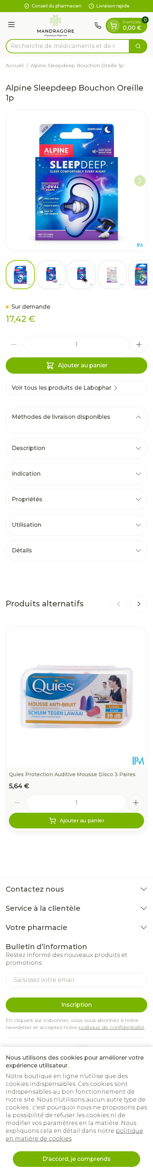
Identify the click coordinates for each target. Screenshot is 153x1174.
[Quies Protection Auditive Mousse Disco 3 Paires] (76, 697)
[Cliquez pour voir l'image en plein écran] (76, 180)
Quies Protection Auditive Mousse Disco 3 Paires (72, 774)
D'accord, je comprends (76, 1159)
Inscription (76, 1004)
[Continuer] (140, 180)
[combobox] (68, 46)
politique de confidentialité (111, 1027)
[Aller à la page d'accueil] (55, 25)
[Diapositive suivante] (138, 603)
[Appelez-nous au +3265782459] (97, 25)
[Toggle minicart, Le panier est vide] (113, 25)
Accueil (14, 65)
